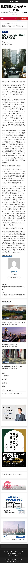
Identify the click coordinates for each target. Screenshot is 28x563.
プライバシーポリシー (8, 390)
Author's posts (14, 277)
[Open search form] (15, 18)
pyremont (6, 42)
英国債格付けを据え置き (9, 344)
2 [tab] (14, 464)
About (3, 386)
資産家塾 (4, 379)
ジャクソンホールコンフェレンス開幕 (13, 322)
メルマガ (6, 376)
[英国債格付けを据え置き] (14, 334)
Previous (5, 448)
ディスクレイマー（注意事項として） (12, 393)
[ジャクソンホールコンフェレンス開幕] (14, 312)
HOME (6, 551)
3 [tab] (16, 464)
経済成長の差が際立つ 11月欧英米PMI (13, 293)
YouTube (24, 18)
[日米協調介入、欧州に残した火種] (14, 356)
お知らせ (4, 383)
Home (3, 373)
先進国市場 (5, 31)
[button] (2, 18)
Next (23, 448)
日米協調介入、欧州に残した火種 (12, 366)
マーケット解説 (13, 551)
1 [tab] (12, 464)
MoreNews (10, 561)
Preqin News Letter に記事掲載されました (13, 286)
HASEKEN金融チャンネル (14, 8)
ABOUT (19, 553)
